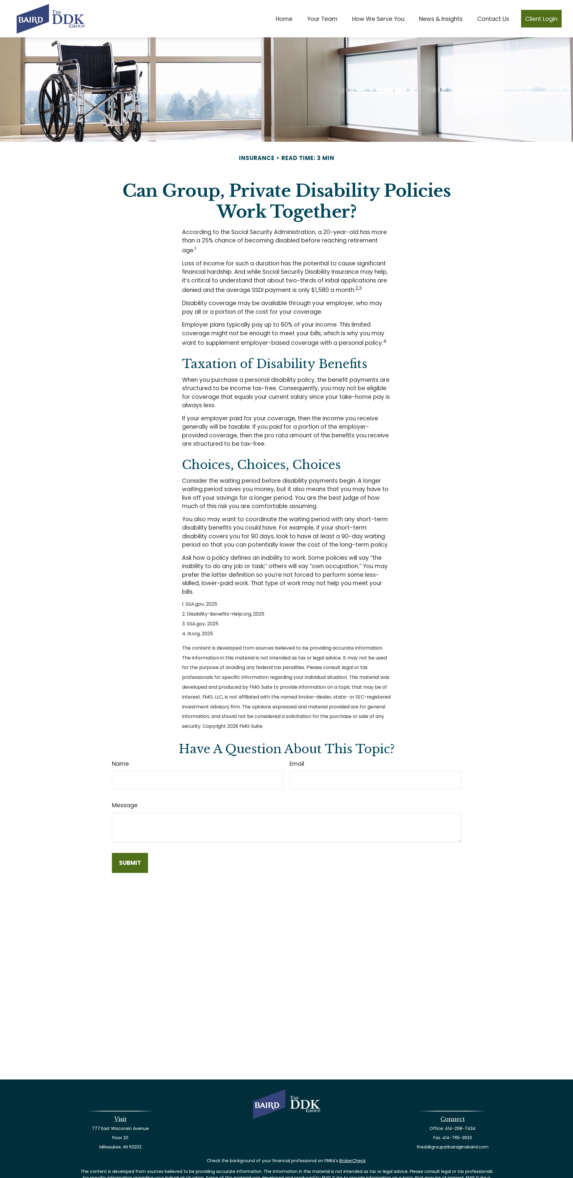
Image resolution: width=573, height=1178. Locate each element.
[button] (284, 18)
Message (125, 805)
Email (296, 764)
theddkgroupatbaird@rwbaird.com (453, 1147)
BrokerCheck (352, 1161)
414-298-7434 (460, 1128)
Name (120, 764)
